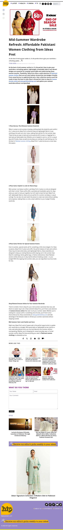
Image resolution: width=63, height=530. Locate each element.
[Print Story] (35, 339)
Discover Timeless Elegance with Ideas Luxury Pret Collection (48, 378)
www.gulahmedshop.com (28, 81)
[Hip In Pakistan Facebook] (45, 4)
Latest (14, 3)
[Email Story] (39, 339)
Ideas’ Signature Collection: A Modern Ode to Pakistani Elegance (33, 497)
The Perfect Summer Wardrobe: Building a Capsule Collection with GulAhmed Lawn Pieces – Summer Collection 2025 (49, 361)
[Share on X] (5, 14)
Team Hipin (12, 63)
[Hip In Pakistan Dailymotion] (48, 4)
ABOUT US (38, 509)
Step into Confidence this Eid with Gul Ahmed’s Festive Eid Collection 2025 (33, 359)
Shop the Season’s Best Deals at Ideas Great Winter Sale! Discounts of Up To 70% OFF (33, 379)
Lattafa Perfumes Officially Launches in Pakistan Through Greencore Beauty (20, 434)
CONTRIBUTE (47, 509)
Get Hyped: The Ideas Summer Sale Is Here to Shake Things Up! (16, 359)
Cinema (31, 3)
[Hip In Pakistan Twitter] (43, 4)
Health (22, 3)
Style (11, 415)
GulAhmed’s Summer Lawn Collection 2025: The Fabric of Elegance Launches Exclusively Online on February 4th (16, 379)
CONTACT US (57, 509)
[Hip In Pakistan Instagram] (51, 4)
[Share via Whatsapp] (5, 18)
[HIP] (6, 3)
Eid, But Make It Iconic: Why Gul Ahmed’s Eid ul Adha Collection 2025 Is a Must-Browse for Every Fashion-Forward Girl (46, 435)
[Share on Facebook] (5, 10)
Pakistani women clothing (22, 141)
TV (37, 3)
